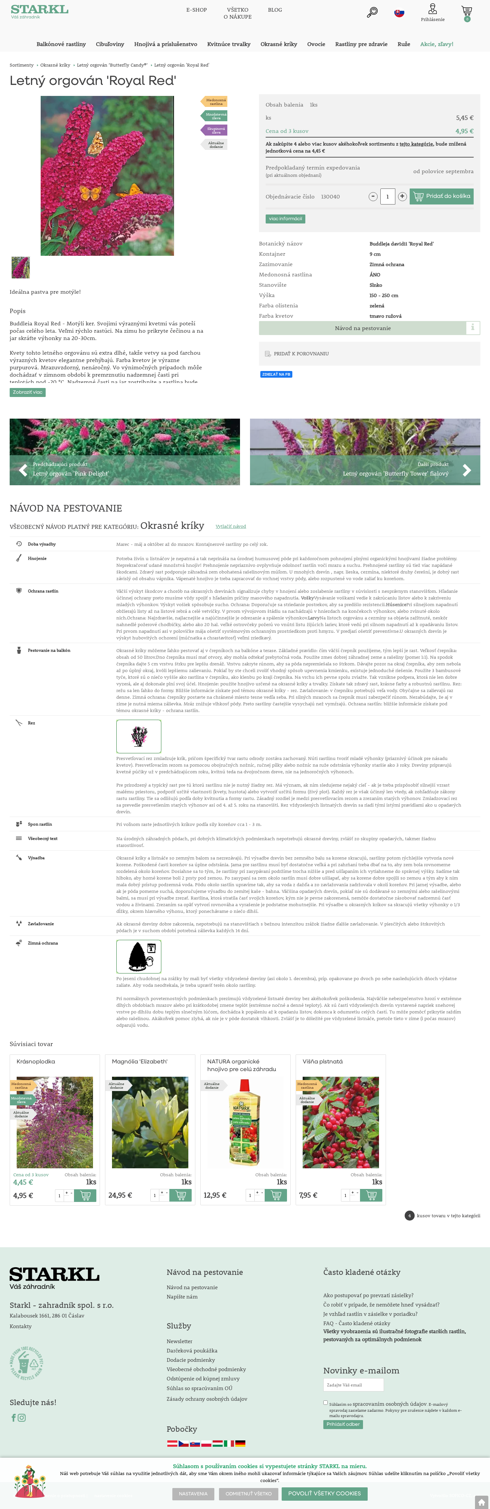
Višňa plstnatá (323, 1062)
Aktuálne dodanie (216, 144)
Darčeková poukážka (192, 1350)
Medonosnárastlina (216, 101)
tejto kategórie (416, 143)
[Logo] (40, 13)
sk (399, 12)
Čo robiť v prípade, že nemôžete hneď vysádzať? (381, 1304)
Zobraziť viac (27, 392)
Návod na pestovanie (363, 328)
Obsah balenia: (80, 1175)
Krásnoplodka (36, 1062)
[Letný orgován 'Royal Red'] (107, 176)
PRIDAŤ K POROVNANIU (301, 353)
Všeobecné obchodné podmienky (206, 1368)
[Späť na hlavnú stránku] (481, 1502)
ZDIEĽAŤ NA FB (276, 374)
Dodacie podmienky (191, 1359)
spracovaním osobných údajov (390, 1403)
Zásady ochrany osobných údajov (208, 1398)
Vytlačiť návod (231, 526)
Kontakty (21, 1325)
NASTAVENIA (193, 1494)
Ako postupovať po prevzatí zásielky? (368, 1295)
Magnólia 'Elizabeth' (140, 1062)
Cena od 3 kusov (31, 1175)
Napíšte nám (182, 1296)
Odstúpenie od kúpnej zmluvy (203, 1378)
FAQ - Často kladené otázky (356, 1323)
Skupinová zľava (216, 130)
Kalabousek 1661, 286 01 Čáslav (47, 1315)
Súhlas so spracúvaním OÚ (199, 1387)
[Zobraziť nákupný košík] (466, 10)
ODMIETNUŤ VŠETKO (249, 1494)
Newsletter (179, 1340)
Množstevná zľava (216, 116)
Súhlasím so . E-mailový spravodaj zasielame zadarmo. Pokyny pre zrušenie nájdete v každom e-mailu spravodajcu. (395, 1409)
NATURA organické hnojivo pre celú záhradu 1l (241, 1066)
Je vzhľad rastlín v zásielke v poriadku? (370, 1313)
